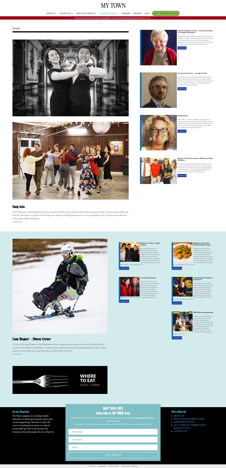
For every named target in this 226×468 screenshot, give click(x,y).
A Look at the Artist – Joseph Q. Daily (192, 73)
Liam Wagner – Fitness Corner (31, 339)
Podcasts (137, 14)
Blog (147, 14)
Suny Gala (18, 207)
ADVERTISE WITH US (184, 422)
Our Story (92, 466)
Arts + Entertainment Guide (166, 13)
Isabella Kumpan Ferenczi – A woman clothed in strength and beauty (195, 31)
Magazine (126, 14)
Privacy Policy (114, 466)
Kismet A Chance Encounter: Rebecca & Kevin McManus (195, 159)
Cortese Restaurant (148, 278)
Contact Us (102, 466)
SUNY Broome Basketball (203, 312)
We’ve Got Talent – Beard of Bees (150, 244)
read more (17, 221)
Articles (50, 14)
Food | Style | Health (85, 14)
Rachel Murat (183, 116)
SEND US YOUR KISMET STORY (189, 419)
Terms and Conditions (129, 466)
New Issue (146, 18)
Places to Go (65, 14)
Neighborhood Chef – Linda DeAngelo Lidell (201, 244)
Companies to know (107, 14)
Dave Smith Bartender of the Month (203, 278)
